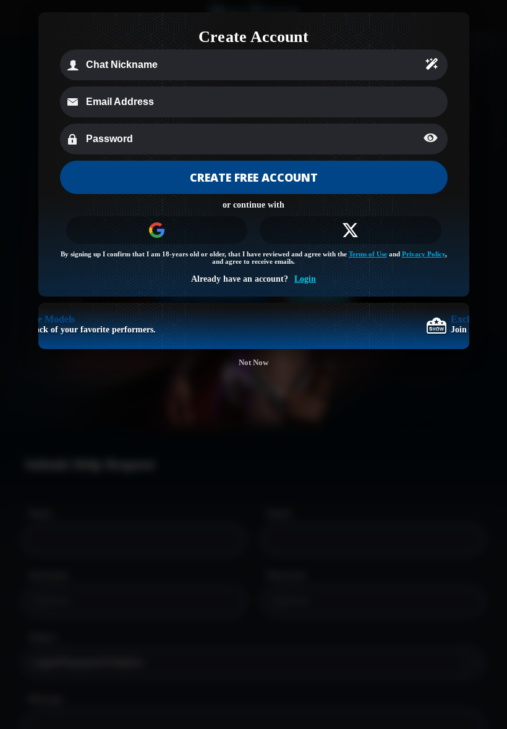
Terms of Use (368, 254)
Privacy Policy (423, 254)
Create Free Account (254, 177)
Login (305, 279)
